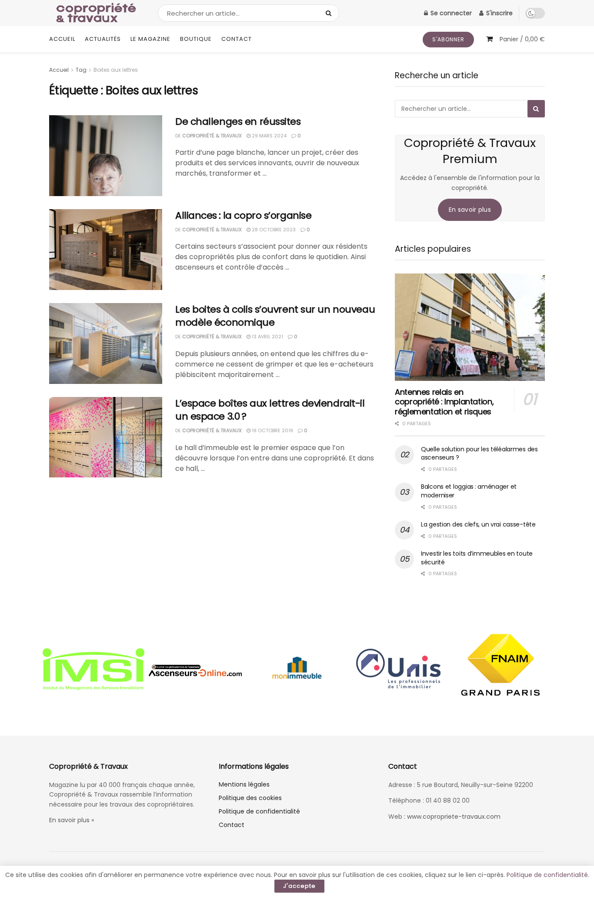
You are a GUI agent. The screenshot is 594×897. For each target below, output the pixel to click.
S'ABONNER (448, 39)
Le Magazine (150, 39)
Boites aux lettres (115, 69)
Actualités (103, 39)
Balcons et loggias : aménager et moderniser (469, 491)
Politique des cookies (250, 798)
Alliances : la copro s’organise (243, 215)
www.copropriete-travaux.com (454, 816)
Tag (81, 69)
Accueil (62, 39)
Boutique (196, 39)
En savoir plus (470, 209)
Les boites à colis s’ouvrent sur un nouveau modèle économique (275, 316)
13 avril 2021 (266, 336)
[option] (93, 670)
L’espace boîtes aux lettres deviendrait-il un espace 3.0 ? (270, 410)
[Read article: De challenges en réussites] (105, 155)
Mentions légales (244, 784)
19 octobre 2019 (271, 430)
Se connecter (450, 13)
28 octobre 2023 (273, 229)
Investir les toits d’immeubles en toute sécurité (477, 558)
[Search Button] (330, 13)
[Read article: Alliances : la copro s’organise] (105, 249)
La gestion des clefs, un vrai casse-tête (478, 524)
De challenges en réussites (238, 121)
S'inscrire (498, 13)
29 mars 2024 (268, 135)
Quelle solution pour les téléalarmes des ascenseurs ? (479, 453)
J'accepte (299, 886)
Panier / (522, 39)
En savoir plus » (71, 820)
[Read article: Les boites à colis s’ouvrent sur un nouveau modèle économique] (105, 343)
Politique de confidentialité (259, 811)
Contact (236, 39)
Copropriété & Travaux (212, 135)
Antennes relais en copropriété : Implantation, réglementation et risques (444, 402)
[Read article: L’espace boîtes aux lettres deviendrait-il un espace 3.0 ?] (105, 437)
